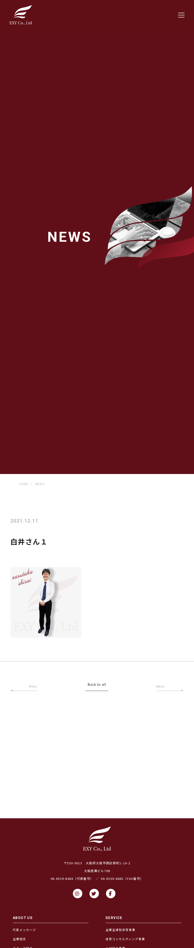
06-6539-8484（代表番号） (72, 878)
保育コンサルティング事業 (125, 939)
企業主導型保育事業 (120, 929)
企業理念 (19, 939)
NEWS (39, 484)
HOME (23, 484)
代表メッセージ (24, 929)
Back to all (97, 685)
